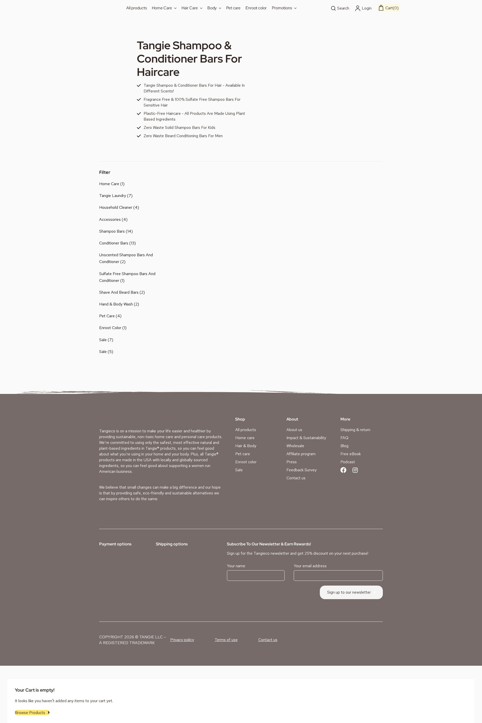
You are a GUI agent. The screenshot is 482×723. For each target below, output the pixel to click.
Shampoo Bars (112, 231)
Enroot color (110, 327)
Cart (391, 8)
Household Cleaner (115, 207)
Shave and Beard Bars (119, 292)
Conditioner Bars (113, 243)
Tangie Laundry (112, 195)
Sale (103, 339)
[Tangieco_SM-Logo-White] (118, 416)
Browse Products (30, 712)
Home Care (109, 183)
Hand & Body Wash (116, 304)
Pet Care (107, 316)
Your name (236, 566)
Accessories (110, 219)
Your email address (310, 566)
